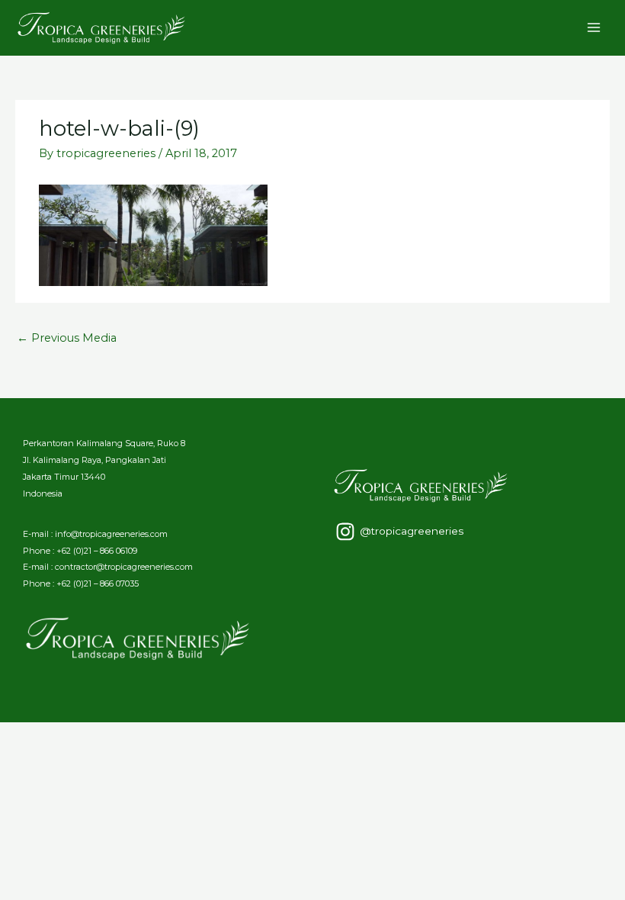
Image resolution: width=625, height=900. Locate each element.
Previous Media (67, 338)
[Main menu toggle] (594, 27)
